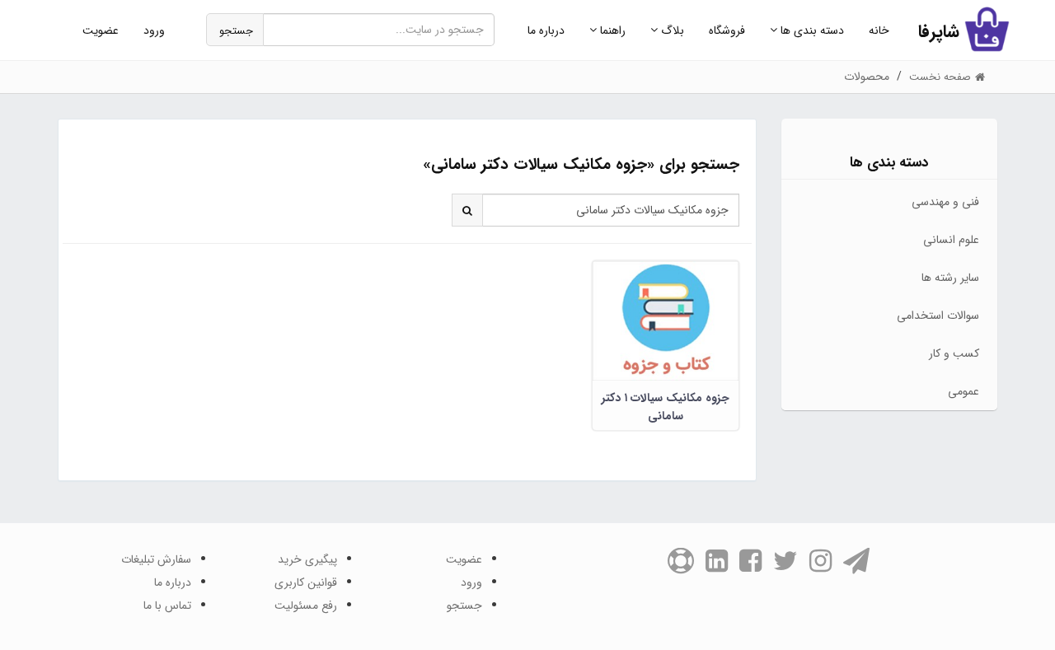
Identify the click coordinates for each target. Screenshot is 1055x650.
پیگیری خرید (307, 559)
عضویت (100, 30)
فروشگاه (727, 30)
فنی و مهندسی (945, 202)
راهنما (611, 30)
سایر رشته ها (950, 278)
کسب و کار (954, 353)
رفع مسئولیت (305, 605)
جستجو (236, 31)
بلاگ (671, 30)
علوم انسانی (951, 240)
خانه (879, 30)
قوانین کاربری (305, 582)
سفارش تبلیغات (156, 559)
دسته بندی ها (810, 30)
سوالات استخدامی (938, 315)
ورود (154, 30)
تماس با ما (167, 605)
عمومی (963, 391)
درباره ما (546, 30)
